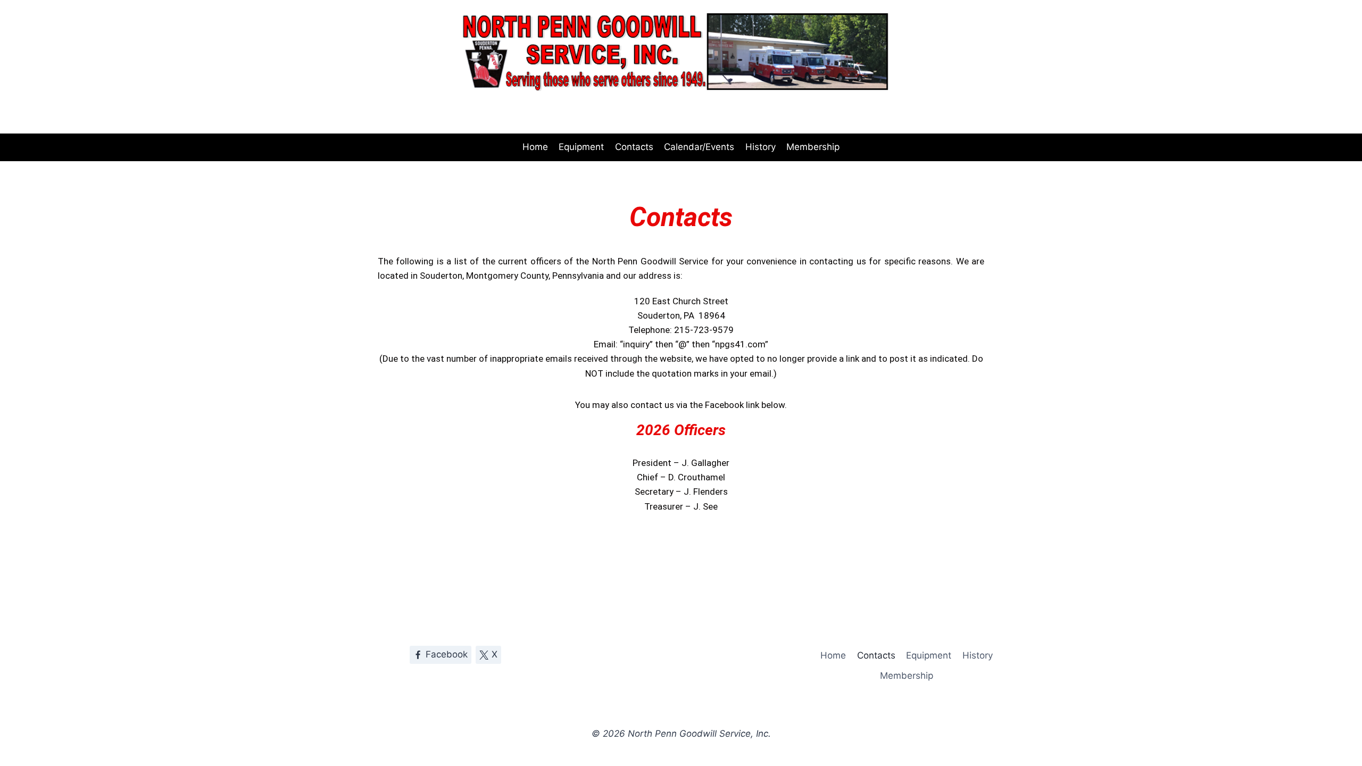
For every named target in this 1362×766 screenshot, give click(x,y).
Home (535, 146)
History (760, 146)
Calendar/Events (699, 146)
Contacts (634, 146)
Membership (813, 146)
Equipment (581, 146)
